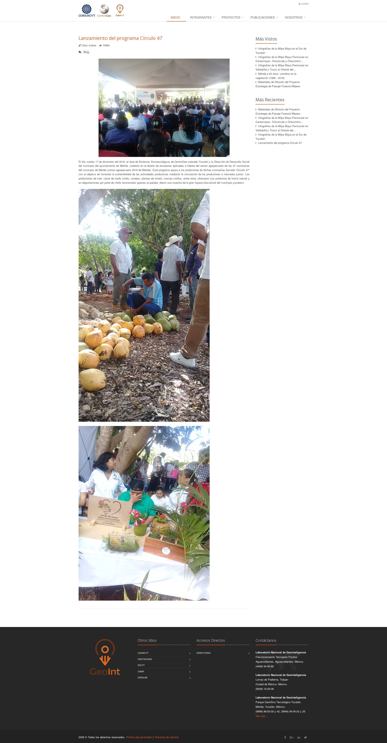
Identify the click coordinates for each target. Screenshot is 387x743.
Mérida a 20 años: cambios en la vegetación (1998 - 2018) (276, 76)
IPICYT (141, 665)
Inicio (175, 17)
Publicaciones (263, 17)
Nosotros (293, 17)
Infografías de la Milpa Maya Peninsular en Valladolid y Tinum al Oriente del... (282, 67)
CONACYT (143, 652)
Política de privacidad (139, 737)
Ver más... (262, 716)
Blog (86, 52)
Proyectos (231, 17)
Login (304, 3)
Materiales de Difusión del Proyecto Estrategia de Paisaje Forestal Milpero (278, 84)
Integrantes (201, 17)
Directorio (204, 652)
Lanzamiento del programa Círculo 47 (120, 38)
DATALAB (142, 677)
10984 (106, 45)
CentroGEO (145, 659)
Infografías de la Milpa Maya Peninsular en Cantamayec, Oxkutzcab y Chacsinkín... (282, 59)
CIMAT (141, 671)
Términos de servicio (167, 737)
